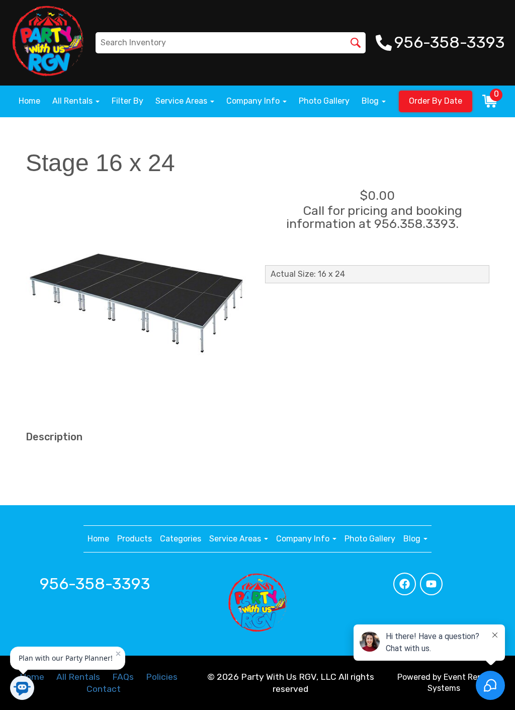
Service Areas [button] (182, 101)
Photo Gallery (324, 101)
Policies (162, 677)
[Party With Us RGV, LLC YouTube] (431, 584)
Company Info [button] (254, 101)
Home (29, 101)
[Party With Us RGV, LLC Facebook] (404, 584)
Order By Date (435, 101)
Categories (180, 538)
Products (134, 538)
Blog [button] (371, 101)
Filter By (127, 101)
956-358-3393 (95, 583)
